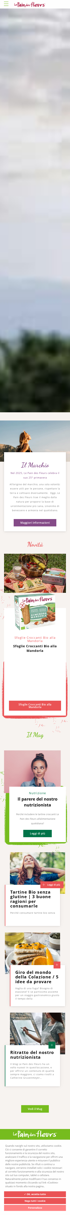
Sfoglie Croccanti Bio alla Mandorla (35, 797)
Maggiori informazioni (35, 614)
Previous (50, 428)
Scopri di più (35, 494)
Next (61, 428)
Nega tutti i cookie (35, 1200)
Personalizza (35, 1207)
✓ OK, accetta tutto (35, 1194)
